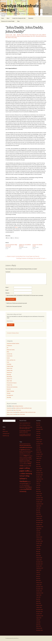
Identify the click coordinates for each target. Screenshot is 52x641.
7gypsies (22, 449)
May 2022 (38, 462)
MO (30, 465)
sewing (21, 483)
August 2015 (38, 617)
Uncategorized (10, 395)
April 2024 (38, 437)
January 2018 (39, 559)
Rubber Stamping (10, 391)
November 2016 (39, 588)
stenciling (27, 487)
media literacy (29, 461)
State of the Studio (17, 410)
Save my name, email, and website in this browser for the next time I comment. (25, 295)
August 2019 (38, 528)
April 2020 (38, 512)
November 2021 (39, 474)
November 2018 (39, 541)
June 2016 (38, 597)
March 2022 (38, 466)
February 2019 (39, 537)
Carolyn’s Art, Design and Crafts (19, 18)
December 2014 (39, 630)
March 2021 (38, 491)
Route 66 (8, 389)
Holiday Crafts (9, 370)
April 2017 (38, 578)
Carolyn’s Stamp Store (13, 333)
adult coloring (25, 451)
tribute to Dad (10, 37)
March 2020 (38, 514)
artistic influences (32, 34)
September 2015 (39, 615)
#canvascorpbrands (23, 443)
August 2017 (38, 570)
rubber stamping (26, 473)
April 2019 (38, 535)
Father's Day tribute (21, 36)
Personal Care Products (12, 382)
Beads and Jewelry (11, 349)
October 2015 (39, 613)
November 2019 (39, 522)
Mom (16, 227)
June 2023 (38, 447)
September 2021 (39, 479)
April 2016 (38, 601)
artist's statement (25, 34)
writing (15, 37)
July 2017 (38, 572)
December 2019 (39, 520)
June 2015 (38, 622)
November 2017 (39, 564)
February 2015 (39, 628)
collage (25, 455)
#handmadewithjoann (25, 445)
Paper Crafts (9, 380)
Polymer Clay (9, 385)
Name (7, 287)
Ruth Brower (43, 36)
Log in (4, 429)
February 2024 (39, 439)
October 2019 (39, 524)
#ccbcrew (28, 443)
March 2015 (38, 626)
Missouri (25, 463)
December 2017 (39, 561)
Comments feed (6, 433)
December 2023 (39, 443)
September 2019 (39, 526)
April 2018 (38, 553)
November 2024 (39, 429)
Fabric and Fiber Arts (11, 360)
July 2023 (38, 445)
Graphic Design (10, 366)
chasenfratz (9, 408)
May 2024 (38, 435)
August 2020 (38, 506)
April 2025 (38, 425)
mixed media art (26, 465)
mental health (22, 463)
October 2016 (39, 590)
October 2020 (39, 501)
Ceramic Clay (9, 353)
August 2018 (38, 545)
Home (2, 18)
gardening (27, 457)
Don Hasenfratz (13, 36)
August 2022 (38, 458)
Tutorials (8, 393)
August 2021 (38, 481)
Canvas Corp (25, 452)
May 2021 (38, 487)
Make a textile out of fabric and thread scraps (22, 408)
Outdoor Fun (9, 378)
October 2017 (39, 566)
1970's (19, 34)
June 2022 (38, 460)
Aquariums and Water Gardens (13, 343)
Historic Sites (9, 368)
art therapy (21, 452)
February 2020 (39, 516)
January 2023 (39, 452)
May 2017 (38, 576)
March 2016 (38, 603)
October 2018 (39, 543)
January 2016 (39, 607)
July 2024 (38, 431)
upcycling (23, 489)
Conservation (9, 355)
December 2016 (39, 586)
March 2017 (38, 580)
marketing (25, 460)
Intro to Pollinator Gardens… (25, 425)
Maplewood (22, 460)
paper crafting (25, 468)
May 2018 (38, 551)
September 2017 (39, 568)
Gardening (9, 364)
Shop (18, 21)
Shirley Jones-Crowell (11, 412)
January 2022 (39, 470)
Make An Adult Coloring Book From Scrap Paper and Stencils (22, 256)
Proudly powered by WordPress (12, 638)
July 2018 (38, 547)
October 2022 (39, 456)
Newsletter (30, 18)
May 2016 (38, 599)
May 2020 (38, 510)
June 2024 (38, 433)
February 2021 (39, 493)
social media (25, 483)
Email (7, 290)
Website (7, 293)
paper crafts (24, 471)
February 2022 (39, 468)
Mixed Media (9, 376)
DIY (28, 455)
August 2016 (38, 595)
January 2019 (39, 539)
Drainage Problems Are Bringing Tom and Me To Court (31, 258)
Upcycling (9, 397)
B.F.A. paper (39, 34)
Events (8, 358)
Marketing (9, 374)
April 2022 (38, 464)
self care (29, 481)
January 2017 (39, 584)
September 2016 (39, 593)
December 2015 (39, 609)
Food (8, 362)
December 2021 (39, 472)
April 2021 (38, 489)
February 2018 (39, 557)
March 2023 (38, 450)
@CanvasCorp (27, 449)
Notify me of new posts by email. (14, 306)
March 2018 (38, 555)
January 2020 (39, 518)
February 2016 (39, 605)
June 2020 (38, 508)
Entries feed (5, 431)
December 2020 (39, 497)
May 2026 (38, 423)
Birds (8, 351)
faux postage (23, 457)
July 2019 (38, 530)
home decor (25, 459)
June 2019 (38, 532)
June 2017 (38, 574)
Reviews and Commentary (12, 387)
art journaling (30, 451)
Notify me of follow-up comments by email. (17, 303)
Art (15, 34)
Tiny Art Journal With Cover (25, 423)
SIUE (6, 37)
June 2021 (38, 485)
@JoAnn (21, 451)
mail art (30, 459)
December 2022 (39, 454)
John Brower (38, 36)
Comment (8, 271)
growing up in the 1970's (30, 36)
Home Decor (9, 372)
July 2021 (38, 483)
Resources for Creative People (7, 21)
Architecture (9, 345)
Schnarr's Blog (24, 476)
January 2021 (39, 495)
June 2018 (38, 549)
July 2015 (38, 619)
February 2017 (39, 582)
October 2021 (39, 476)
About (8, 18)
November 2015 (39, 611)
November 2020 (39, 499)
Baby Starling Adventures (18, 406)
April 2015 (38, 624)
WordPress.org (6, 435)
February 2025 (39, 427)
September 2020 (39, 503)
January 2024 (39, 441)
